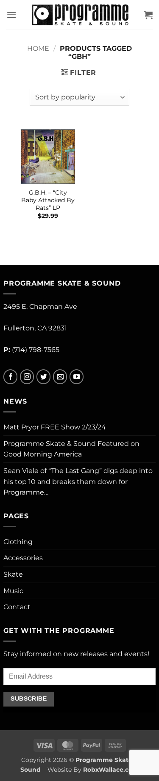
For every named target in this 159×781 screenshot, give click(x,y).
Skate (13, 574)
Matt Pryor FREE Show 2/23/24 (54, 427)
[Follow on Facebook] (10, 376)
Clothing (18, 542)
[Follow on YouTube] (77, 376)
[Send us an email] (60, 376)
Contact (17, 607)
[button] (11, 14)
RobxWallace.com (111, 769)
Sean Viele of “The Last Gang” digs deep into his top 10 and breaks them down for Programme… (78, 481)
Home (38, 48)
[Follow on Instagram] (27, 376)
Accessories (23, 558)
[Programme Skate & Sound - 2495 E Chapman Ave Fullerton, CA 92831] (80, 14)
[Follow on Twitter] (43, 376)
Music (13, 591)
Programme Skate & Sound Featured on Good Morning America (71, 449)
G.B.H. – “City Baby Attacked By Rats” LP (48, 200)
